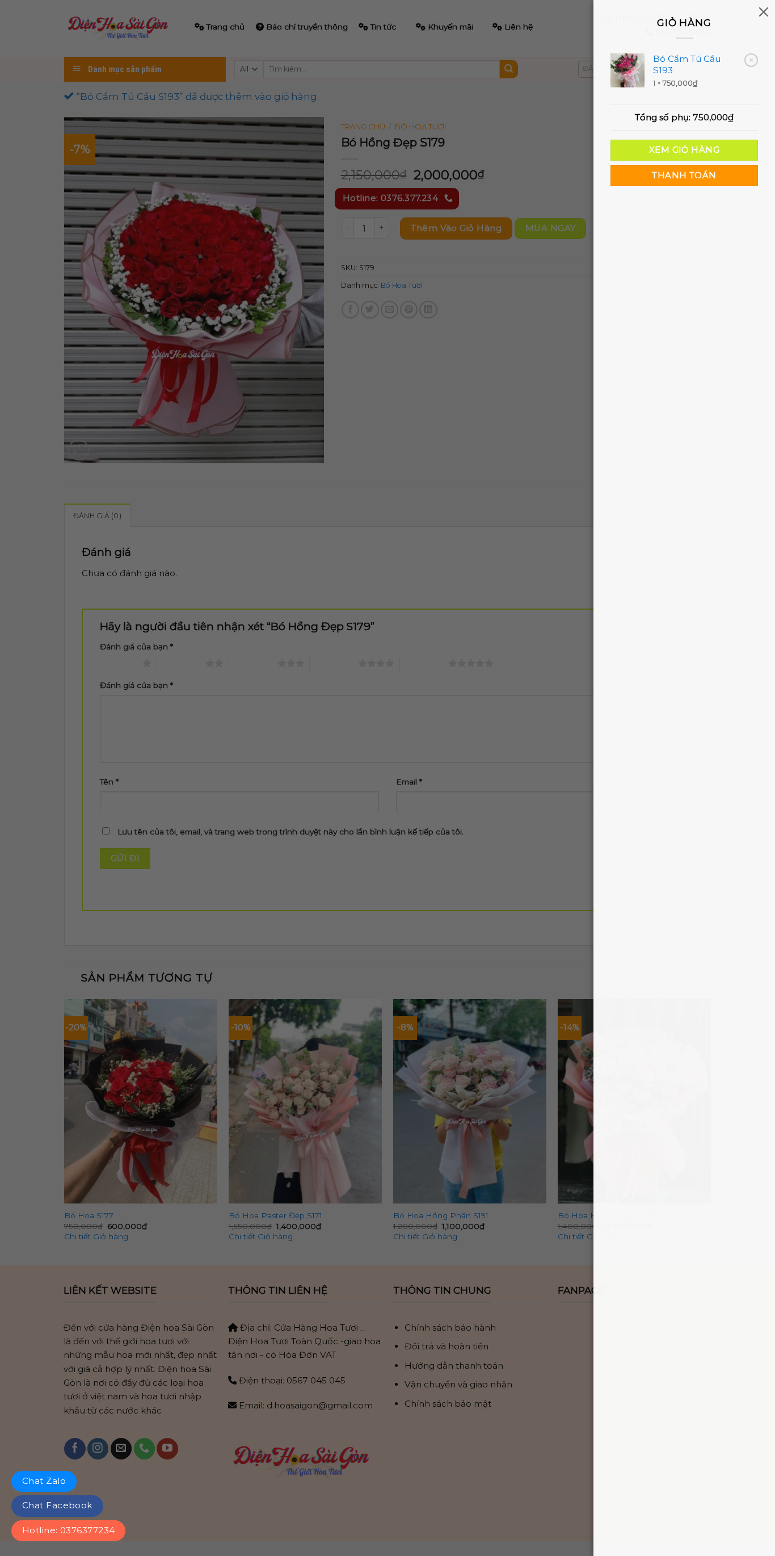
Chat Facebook (57, 1505)
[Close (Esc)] (763, 11)
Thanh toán (684, 175)
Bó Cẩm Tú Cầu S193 (687, 64)
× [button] (751, 59)
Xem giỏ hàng (684, 150)
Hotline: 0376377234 (68, 1530)
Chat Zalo (44, 1480)
